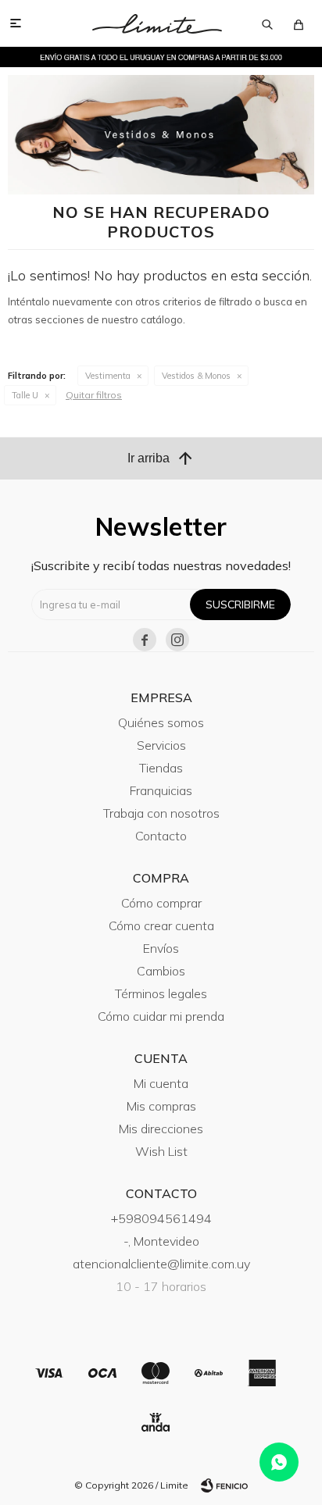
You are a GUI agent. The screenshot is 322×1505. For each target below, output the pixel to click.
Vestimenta (108, 375)
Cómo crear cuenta (161, 925)
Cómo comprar (161, 903)
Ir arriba (161, 458)
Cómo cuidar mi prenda (161, 1016)
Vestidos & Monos (196, 375)
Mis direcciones (161, 1128)
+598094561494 (161, 1218)
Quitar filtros (94, 395)
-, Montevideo (161, 1241)
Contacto (161, 835)
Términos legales (161, 993)
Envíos (161, 948)
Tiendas (161, 768)
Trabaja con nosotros (161, 813)
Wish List (161, 1151)
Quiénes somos (161, 722)
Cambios (161, 971)
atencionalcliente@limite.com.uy (161, 1263)
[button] (267, 23)
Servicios (161, 745)
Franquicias (161, 790)
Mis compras (161, 1106)
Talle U (25, 395)
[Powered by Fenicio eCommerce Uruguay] (224, 1485)
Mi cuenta (161, 1083)
